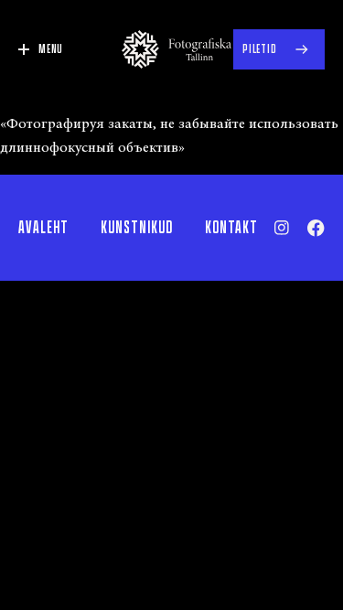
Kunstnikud (137, 228)
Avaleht (43, 228)
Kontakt (231, 228)
